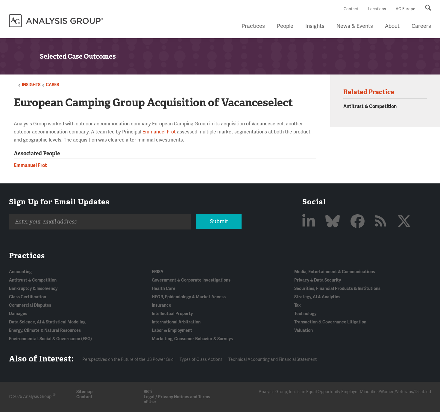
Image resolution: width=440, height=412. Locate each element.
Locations (377, 9)
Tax (297, 305)
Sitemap (84, 391)
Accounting (20, 271)
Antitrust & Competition (370, 107)
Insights (314, 26)
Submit (219, 221)
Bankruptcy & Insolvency (33, 288)
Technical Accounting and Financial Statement (272, 359)
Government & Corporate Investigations (191, 280)
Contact (351, 9)
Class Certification (27, 297)
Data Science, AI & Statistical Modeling (47, 322)
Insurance (161, 305)
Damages (18, 313)
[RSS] (382, 222)
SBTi (148, 391)
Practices (253, 26)
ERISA (157, 271)
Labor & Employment (172, 330)
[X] (404, 222)
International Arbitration (176, 322)
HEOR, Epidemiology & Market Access (189, 297)
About (392, 26)
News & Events (354, 26)
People (285, 26)
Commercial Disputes (30, 305)
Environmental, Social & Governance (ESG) (50, 338)
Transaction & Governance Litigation (330, 322)
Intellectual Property (172, 313)
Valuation (303, 330)
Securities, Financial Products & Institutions (337, 288)
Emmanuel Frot (159, 132)
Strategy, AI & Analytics (317, 297)
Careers (421, 26)
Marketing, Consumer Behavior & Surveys (192, 338)
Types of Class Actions (201, 359)
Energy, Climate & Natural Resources (45, 330)
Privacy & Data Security (317, 280)
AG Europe (405, 9)
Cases (52, 84)
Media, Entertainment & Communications (334, 271)
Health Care (163, 288)
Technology (305, 313)
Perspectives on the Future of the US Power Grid (128, 359)
